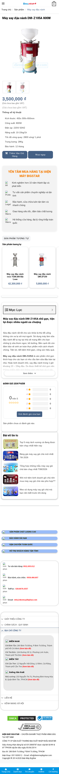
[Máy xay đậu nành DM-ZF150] (42, 260)
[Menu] (3, 3)
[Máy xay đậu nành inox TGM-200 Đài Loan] (15, 260)
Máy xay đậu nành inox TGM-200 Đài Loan (15, 276)
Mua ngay (40, 154)
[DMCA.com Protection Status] (21, 718)
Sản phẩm (19, 9)
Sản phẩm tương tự (16, 238)
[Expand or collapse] (52, 309)
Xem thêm (28, 373)
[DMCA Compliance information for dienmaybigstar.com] (29, 727)
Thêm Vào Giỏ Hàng (16, 154)
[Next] (52, 51)
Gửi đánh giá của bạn (29, 414)
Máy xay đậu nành (36, 9)
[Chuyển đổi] (2, 619)
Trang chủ (6, 9)
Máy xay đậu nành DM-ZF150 (42, 275)
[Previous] (7, 51)
